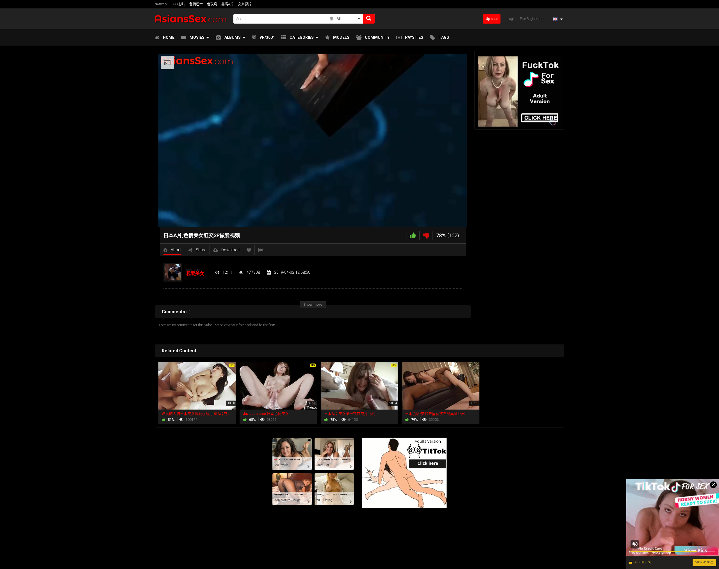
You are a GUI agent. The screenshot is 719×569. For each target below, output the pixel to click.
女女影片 (244, 4)
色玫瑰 (212, 4)
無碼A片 (227, 4)
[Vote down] (426, 235)
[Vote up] (413, 235)
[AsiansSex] (192, 18)
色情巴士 (196, 4)
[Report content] (260, 250)
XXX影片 (178, 4)
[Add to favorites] (248, 250)
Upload (492, 19)
